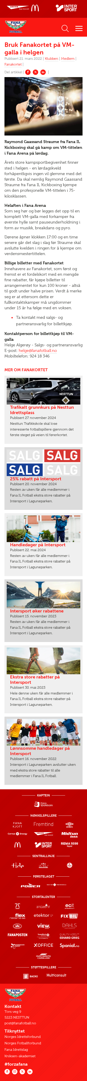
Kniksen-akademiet (19, 1056)
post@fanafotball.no (20, 1023)
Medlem (68, 59)
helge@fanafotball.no (38, 350)
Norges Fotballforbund (22, 1043)
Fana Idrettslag (16, 1050)
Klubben (51, 59)
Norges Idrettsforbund (22, 1037)
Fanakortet (13, 64)
